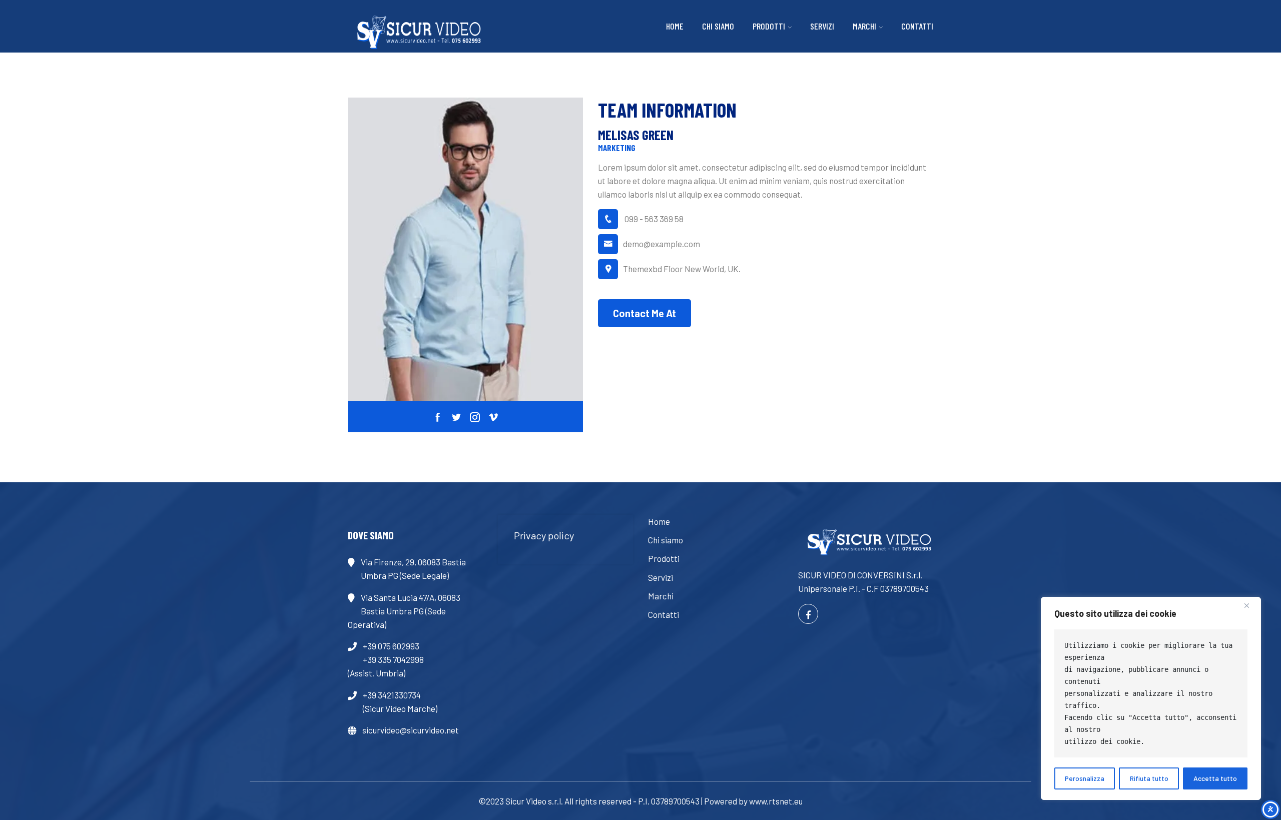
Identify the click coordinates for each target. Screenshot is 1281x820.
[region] (1151, 698)
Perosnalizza (1084, 778)
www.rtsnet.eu (776, 801)
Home (675, 26)
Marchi (864, 26)
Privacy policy (544, 535)
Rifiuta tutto (1149, 778)
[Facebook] (808, 614)
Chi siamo (718, 26)
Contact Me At (644, 313)
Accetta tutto (1215, 778)
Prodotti (769, 26)
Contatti (917, 26)
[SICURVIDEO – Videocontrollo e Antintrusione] (415, 31)
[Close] (1250, 605)
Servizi (822, 26)
